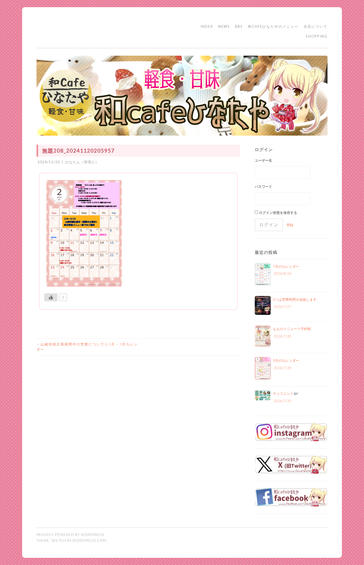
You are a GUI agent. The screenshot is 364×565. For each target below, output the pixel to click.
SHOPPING (316, 36)
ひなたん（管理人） (82, 162)
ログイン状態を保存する (277, 212)
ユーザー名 (263, 160)
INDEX (206, 26)
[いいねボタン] (51, 297)
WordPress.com (89, 540)
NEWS (224, 26)
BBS (239, 26)
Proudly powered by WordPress (70, 535)
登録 (289, 225)
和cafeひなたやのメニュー (273, 26)
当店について (315, 26)
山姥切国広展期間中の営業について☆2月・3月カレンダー (87, 347)
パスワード (263, 186)
